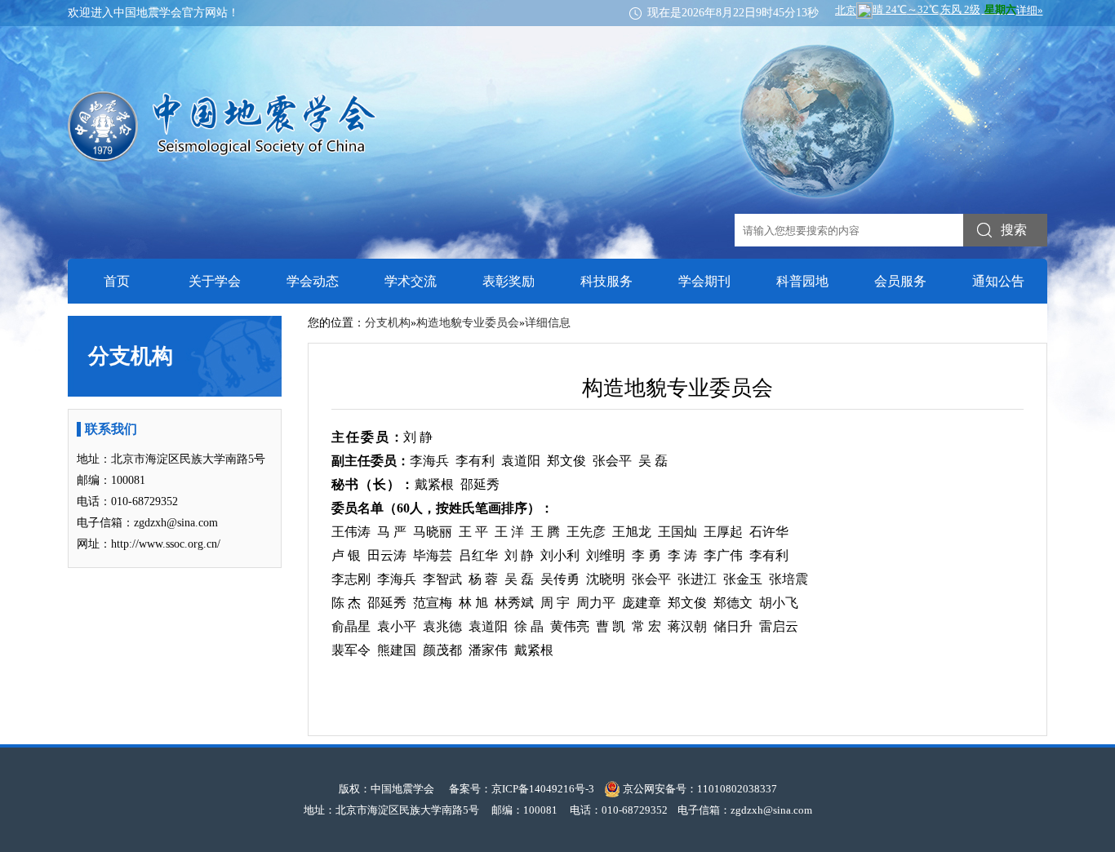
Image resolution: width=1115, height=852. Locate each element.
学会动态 (313, 281)
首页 (117, 281)
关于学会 (215, 281)
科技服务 (606, 281)
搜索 (1014, 230)
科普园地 (802, 281)
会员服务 (900, 281)
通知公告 (998, 281)
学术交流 (410, 281)
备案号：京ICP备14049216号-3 (521, 789)
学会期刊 (704, 281)
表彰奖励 (508, 281)
